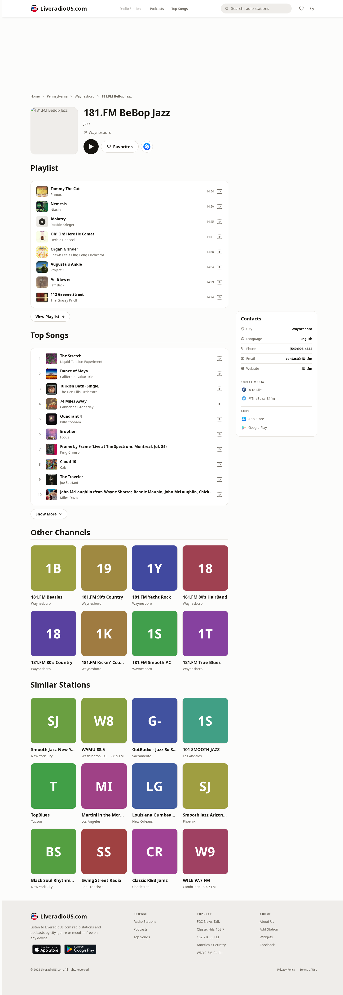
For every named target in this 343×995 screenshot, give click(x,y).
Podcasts (157, 8)
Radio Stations (131, 8)
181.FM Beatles (46, 597)
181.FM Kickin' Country (104, 662)
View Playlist (47, 316)
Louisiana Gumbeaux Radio (154, 815)
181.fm (306, 368)
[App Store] (46, 949)
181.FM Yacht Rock (151, 597)
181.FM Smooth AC (151, 662)
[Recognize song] (147, 147)
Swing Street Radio (101, 880)
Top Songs (180, 8)
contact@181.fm (299, 358)
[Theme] (312, 8)
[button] (53, 568)
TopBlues (40, 815)
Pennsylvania (57, 96)
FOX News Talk (208, 921)
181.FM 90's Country (102, 597)
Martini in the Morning (104, 815)
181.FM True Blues (201, 662)
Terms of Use (308, 970)
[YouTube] (219, 191)
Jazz (87, 123)
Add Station (269, 929)
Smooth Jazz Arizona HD (205, 815)
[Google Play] (80, 949)
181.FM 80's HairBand (205, 597)
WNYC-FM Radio (209, 952)
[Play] (91, 146)
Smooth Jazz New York (53, 749)
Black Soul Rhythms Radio (53, 880)
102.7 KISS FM (208, 937)
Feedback (267, 945)
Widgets (266, 937)
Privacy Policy (286, 970)
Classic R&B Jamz (150, 880)
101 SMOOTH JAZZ (201, 749)
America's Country (211, 945)
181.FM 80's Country (51, 662)
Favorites (123, 146)
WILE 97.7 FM (196, 880)
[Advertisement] (174, 56)
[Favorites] (301, 8)
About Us (267, 921)
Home (35, 96)
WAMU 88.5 (93, 749)
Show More (46, 514)
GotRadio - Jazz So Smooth (154, 749)
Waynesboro (84, 96)
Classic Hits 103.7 (210, 929)
